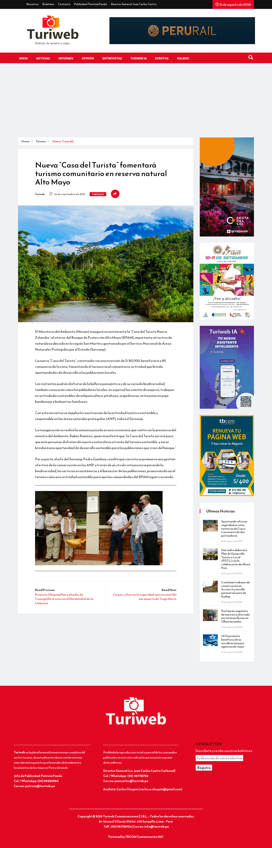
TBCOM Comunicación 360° (144, 837)
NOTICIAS (43, 58)
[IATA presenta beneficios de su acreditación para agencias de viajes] (210, 640)
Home (25, 141)
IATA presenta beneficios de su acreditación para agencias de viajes (232, 641)
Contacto (64, 4)
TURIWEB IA (138, 58)
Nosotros (33, 4)
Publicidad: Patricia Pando (90, 4)
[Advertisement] (136, 101)
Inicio (23, 58)
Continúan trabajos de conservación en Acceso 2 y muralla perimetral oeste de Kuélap (235, 589)
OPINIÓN (88, 58)
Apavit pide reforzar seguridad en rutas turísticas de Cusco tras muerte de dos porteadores (234, 528)
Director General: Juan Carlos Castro (134, 4)
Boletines (48, 4)
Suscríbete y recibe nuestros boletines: (224, 750)
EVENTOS (162, 58)
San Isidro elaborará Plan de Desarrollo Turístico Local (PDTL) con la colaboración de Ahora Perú (235, 559)
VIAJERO (183, 58)
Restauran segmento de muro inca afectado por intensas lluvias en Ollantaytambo (235, 616)
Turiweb (40, 194)
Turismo (41, 141)
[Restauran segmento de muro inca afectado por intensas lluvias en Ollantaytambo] (210, 615)
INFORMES (65, 58)
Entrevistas (112, 58)
